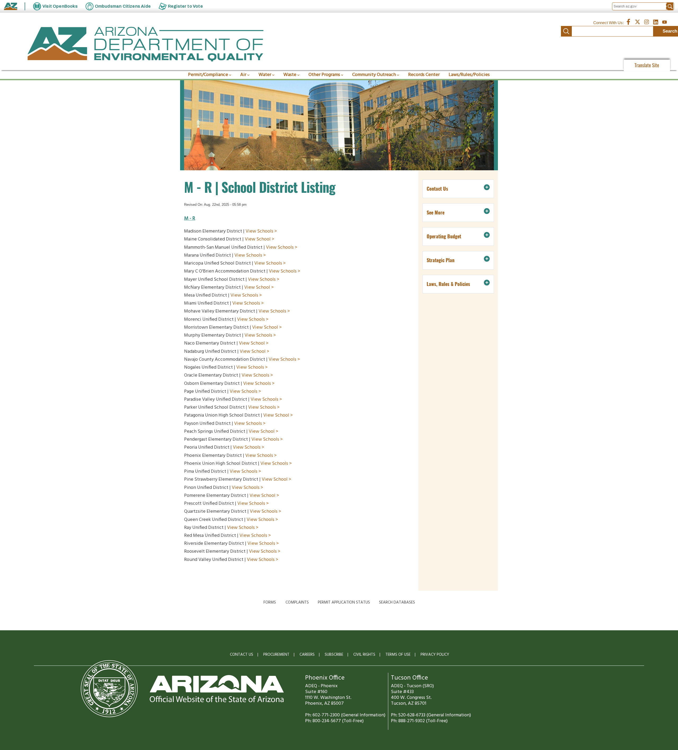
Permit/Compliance (208, 75)
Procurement (276, 654)
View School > (260, 239)
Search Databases (397, 602)
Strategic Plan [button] (440, 260)
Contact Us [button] (437, 188)
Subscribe (334, 654)
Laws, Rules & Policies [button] (448, 284)
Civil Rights (364, 654)
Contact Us (241, 654)
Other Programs (324, 75)
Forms (270, 602)
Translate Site (647, 65)
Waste (289, 75)
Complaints (297, 602)
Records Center (424, 75)
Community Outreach (374, 75)
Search (566, 31)
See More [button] (435, 212)
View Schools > (262, 231)
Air (243, 75)
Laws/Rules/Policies (469, 75)
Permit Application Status (344, 602)
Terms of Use (398, 654)
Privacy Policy (435, 654)
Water (264, 75)
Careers (307, 654)
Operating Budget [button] (444, 236)
